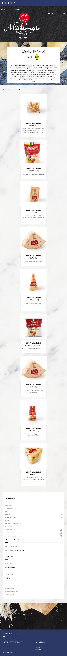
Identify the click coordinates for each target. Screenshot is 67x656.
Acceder (7, 585)
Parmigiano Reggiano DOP (13, 533)
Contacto (64, 13)
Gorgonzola (9, 530)
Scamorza (8, 505)
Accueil (5, 90)
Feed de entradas (10, 588)
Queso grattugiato (11, 517)
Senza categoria (10, 574)
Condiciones (38, 647)
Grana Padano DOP (11, 536)
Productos (17, 9)
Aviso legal (38, 649)
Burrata (7, 520)
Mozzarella (8, 514)
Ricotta (7, 511)
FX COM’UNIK (17, 652)
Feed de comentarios (11, 591)
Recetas (50, 13)
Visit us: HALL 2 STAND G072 (12, 546)
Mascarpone (9, 526)
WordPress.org (10, 594)
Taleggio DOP (9, 508)
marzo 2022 (8, 564)
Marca (3, 9)
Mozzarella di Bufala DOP (13, 523)
